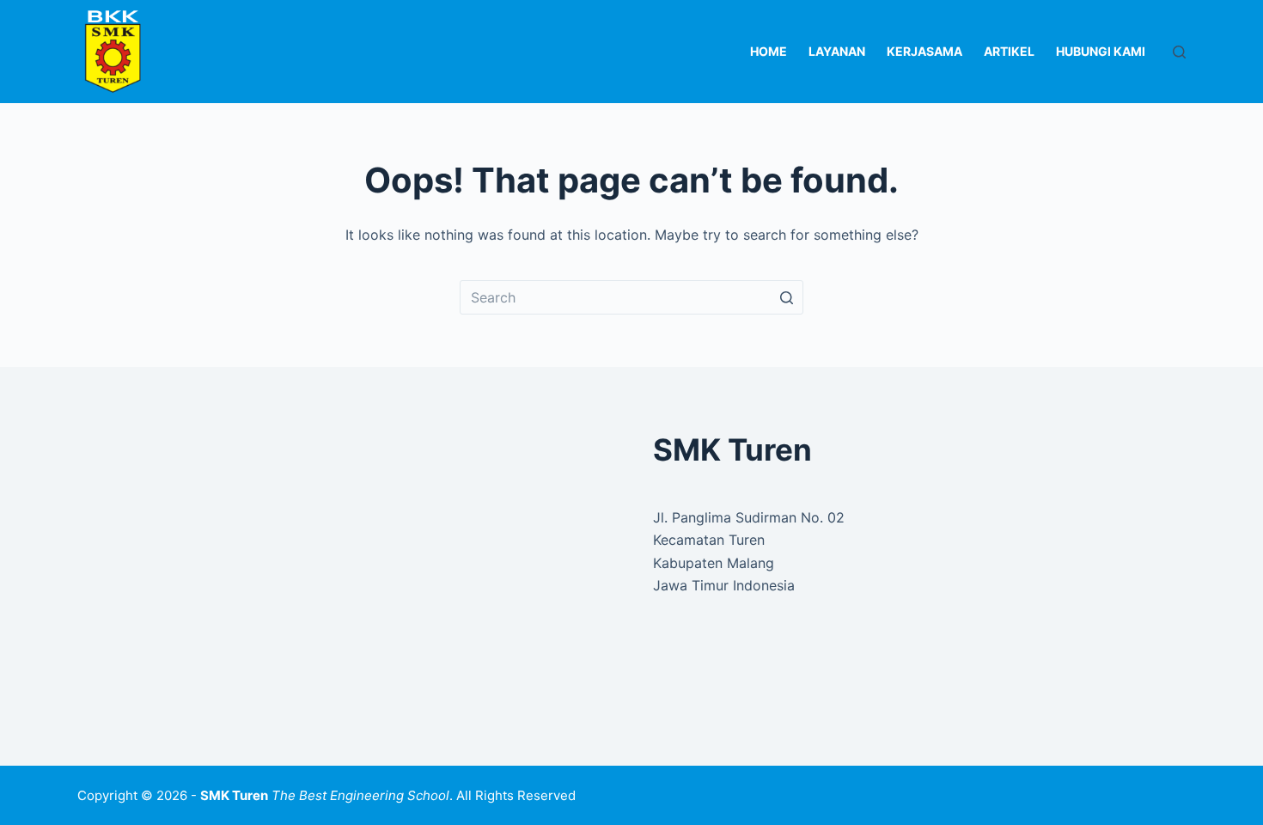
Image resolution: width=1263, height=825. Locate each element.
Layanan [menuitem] (836, 51)
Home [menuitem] (768, 51)
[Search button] (786, 297)
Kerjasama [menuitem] (924, 51)
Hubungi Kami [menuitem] (1100, 51)
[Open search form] (1179, 52)
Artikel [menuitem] (1009, 51)
